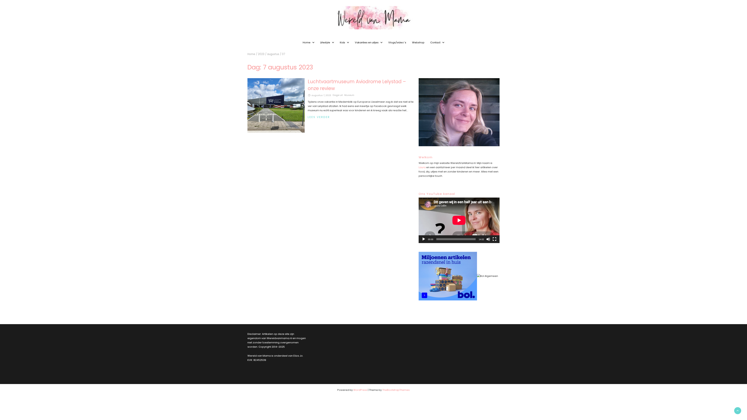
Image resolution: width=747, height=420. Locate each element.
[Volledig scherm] (494, 239)
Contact (435, 42)
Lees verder (319, 117)
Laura (422, 167)
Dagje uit (338, 95)
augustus (273, 54)
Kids (342, 42)
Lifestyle (325, 42)
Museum (349, 95)
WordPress (360, 390)
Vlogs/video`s (397, 42)
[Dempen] (488, 239)
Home (306, 42)
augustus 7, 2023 (321, 95)
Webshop (418, 42)
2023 (261, 54)
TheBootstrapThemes (396, 390)
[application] (459, 220)
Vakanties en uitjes (367, 42)
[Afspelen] (424, 239)
